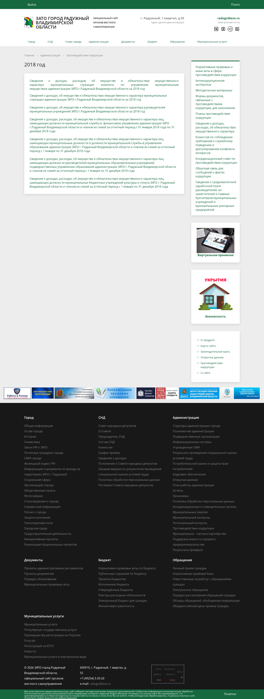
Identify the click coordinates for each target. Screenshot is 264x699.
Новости (30, 651)
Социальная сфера (37, 480)
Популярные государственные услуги (50, 630)
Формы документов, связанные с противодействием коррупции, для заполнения (215, 102)
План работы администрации (193, 485)
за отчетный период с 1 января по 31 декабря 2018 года (95, 171)
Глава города (73, 41)
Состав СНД (106, 442)
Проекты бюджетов (112, 579)
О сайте (205, 373)
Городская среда (35, 528)
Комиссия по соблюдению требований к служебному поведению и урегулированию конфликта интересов (215, 145)
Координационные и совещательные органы (204, 507)
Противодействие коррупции (84, 55)
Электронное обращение (190, 590)
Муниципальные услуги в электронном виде (55, 657)
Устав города (33, 431)
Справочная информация (42, 507)
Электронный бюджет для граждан (122, 601)
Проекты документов (39, 574)
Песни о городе (35, 512)
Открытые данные (212, 357)
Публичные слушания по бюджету (122, 574)
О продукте (208, 340)
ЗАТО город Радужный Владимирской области (77, 22)
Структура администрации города (196, 426)
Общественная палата (39, 491)
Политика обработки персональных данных (129, 480)
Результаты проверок (188, 550)
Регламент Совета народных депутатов (125, 485)
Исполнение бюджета (113, 584)
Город (31, 41)
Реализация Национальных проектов (50, 544)
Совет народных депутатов (117, 426)
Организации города (39, 485)
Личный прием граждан (190, 568)
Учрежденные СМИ (186, 447)
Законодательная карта (215, 351)
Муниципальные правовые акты (47, 584)
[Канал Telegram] (230, 29)
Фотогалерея (33, 496)
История (30, 437)
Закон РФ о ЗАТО (35, 447)
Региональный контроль (190, 523)
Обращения (177, 41)
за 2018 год (133, 99)
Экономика (180, 496)
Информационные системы (192, 442)
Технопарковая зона (38, 523)
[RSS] (237, 29)
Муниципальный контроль (191, 517)
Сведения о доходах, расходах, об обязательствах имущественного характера (216, 127)
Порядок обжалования (40, 579)
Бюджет (152, 41)
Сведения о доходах (112, 458)
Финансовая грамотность (116, 606)
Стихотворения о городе (41, 501)
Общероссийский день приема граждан (201, 606)
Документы (128, 41)
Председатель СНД (111, 437)
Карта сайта (208, 346)
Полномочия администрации (193, 431)
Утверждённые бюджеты (115, 590)
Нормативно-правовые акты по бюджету (127, 568)
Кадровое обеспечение (189, 474)
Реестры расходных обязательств (121, 595)
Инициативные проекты (41, 539)
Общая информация (38, 426)
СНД (50, 41)
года (164, 187)
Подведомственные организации (196, 437)
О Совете (104, 431)
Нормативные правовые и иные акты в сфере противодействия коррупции (216, 71)
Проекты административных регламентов (53, 568)
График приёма (109, 453)
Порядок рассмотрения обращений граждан (204, 595)
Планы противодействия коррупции (213, 116)
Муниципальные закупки (190, 512)
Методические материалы (214, 90)
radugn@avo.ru (228, 18)
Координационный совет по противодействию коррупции (216, 161)
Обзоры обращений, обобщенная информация (206, 601)
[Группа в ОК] (223, 29)
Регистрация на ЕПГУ (39, 646)
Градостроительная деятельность (47, 534)
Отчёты (178, 491)
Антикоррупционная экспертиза (210, 83)
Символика (32, 442)
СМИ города (32, 458)
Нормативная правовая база (193, 574)
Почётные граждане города (43, 453)
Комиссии (105, 447)
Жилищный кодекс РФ (39, 464)
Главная (29, 55)
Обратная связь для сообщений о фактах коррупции (210, 172)
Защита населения (37, 517)
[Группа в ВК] (216, 29)
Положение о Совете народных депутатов (127, 464)
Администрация (99, 41)
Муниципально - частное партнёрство (199, 534)
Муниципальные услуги (212, 41)
